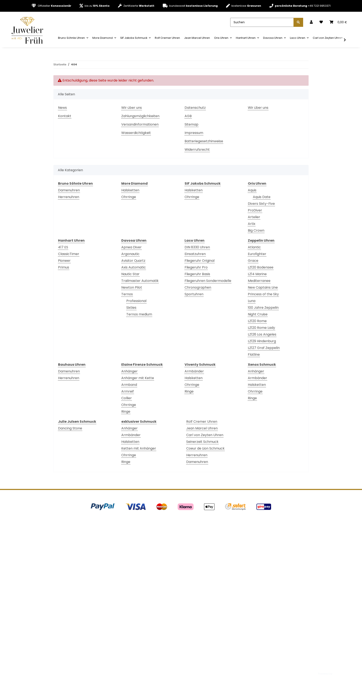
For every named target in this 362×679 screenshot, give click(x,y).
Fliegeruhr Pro (196, 267)
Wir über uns (131, 107)
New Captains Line (263, 287)
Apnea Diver (131, 247)
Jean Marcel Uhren (202, 428)
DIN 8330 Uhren (197, 247)
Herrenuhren (68, 196)
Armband (129, 384)
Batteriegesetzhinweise (204, 141)
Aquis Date (261, 196)
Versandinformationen (140, 124)
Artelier (254, 217)
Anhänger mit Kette (137, 378)
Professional (136, 300)
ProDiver (255, 210)
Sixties (131, 307)
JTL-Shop (339, 673)
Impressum (194, 132)
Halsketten (130, 190)
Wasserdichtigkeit (136, 132)
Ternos (127, 294)
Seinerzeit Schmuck (202, 441)
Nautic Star (130, 274)
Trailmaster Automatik (140, 280)
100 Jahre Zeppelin (263, 307)
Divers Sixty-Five (261, 203)
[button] (311, 22)
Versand (110, 663)
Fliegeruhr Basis (197, 274)
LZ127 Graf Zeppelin (264, 347)
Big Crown (256, 230)
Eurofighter (257, 253)
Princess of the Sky (263, 294)
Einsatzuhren (195, 253)
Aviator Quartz (133, 260)
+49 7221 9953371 (303, 6)
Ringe (125, 411)
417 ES (63, 247)
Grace (253, 260)
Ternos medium (139, 314)
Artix (251, 223)
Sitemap (191, 124)
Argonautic (130, 253)
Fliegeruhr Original (200, 260)
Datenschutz (195, 107)
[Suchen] (298, 22)
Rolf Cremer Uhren (201, 421)
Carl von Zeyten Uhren (204, 435)
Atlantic (254, 247)
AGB (188, 116)
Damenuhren (69, 190)
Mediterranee (259, 280)
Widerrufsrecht (197, 149)
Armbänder (194, 371)
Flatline (254, 354)
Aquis (252, 190)
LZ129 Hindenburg (262, 341)
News (62, 107)
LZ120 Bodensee (260, 267)
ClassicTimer (68, 253)
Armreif (127, 391)
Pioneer (64, 260)
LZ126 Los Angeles (262, 334)
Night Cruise (258, 314)
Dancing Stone (70, 428)
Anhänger (129, 371)
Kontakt (64, 116)
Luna (251, 300)
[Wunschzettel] (321, 22)
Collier (126, 398)
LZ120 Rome (257, 321)
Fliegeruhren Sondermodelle (208, 280)
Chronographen (198, 287)
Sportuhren (194, 294)
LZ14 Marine (257, 274)
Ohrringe (128, 196)
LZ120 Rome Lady (261, 327)
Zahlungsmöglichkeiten (140, 116)
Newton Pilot (131, 287)
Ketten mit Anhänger (138, 448)
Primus (63, 267)
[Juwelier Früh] (29, 30)
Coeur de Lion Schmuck (205, 448)
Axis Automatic (133, 267)
